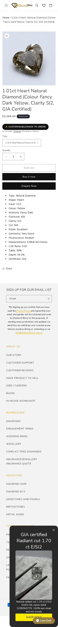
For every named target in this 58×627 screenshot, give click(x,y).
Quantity (6, 150)
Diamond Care (16, 484)
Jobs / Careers (16, 385)
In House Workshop (20, 401)
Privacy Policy (23, 311)
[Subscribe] (48, 298)
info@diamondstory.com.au (29, 332)
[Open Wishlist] (43, 5)
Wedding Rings (17, 436)
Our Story (13, 355)
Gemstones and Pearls (23, 499)
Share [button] (9, 268)
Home (5, 17)
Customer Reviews (20, 370)
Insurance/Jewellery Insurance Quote (21, 462)
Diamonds (13, 421)
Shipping (17, 131)
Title (4, 136)
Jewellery (13, 444)
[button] (6, 5)
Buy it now (29, 176)
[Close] (53, 530)
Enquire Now (29, 186)
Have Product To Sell (22, 378)
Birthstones (15, 506)
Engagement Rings (19, 428)
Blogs (10, 393)
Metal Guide (15, 514)
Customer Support (20, 362)
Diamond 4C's (15, 491)
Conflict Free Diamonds (23, 451)
